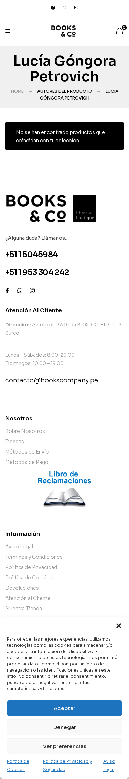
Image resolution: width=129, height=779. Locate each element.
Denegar (64, 727)
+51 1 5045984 (31, 255)
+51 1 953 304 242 (37, 273)
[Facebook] (53, 7)
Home (17, 91)
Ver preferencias (64, 746)
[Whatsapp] (65, 7)
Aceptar (64, 708)
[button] (118, 625)
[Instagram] (76, 7)
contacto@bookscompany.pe (51, 380)
